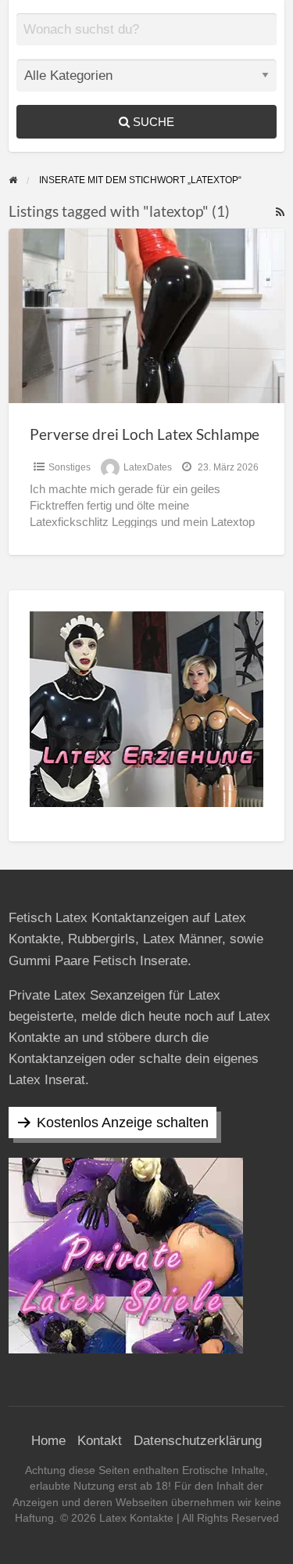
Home (48, 1440)
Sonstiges (69, 467)
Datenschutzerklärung (198, 1440)
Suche (152, 121)
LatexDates (147, 467)
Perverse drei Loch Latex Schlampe (144, 434)
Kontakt (99, 1440)
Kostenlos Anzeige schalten (123, 1122)
